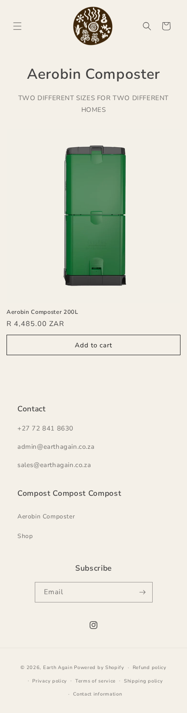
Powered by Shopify (99, 667)
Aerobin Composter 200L (42, 312)
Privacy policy (49, 681)
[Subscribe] (142, 592)
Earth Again (58, 667)
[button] (17, 26)
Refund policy (150, 667)
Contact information (97, 694)
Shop (25, 536)
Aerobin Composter (46, 516)
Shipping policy (143, 681)
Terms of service (95, 681)
